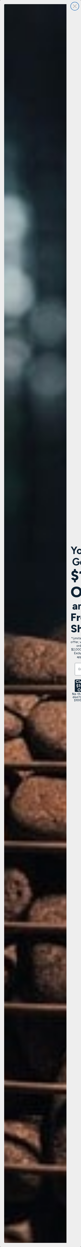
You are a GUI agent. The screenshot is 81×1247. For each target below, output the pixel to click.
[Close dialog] (75, 6)
